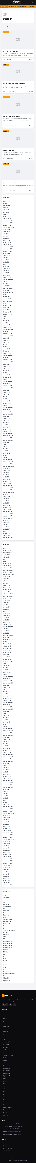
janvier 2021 (7, 277)
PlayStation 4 (7, 945)
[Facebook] (6, 1004)
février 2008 (7, 507)
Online (5, 937)
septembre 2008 (8, 492)
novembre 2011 (8, 409)
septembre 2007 (8, 518)
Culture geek (7, 906)
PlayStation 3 (7, 943)
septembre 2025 (8, 205)
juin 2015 (6, 318)
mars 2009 (6, 479)
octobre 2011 (7, 412)
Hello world (7, 921)
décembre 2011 (8, 407)
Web (4, 967)
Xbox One (6, 980)
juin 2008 (6, 499)
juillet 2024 (6, 231)
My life (5, 932)
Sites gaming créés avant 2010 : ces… (13, 1123)
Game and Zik (7, 919)
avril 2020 (6, 286)
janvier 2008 (7, 509)
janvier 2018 (7, 299)
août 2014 (6, 338)
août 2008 (6, 494)
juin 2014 (6, 342)
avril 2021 (6, 273)
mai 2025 (6, 212)
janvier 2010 (7, 457)
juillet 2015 (6, 316)
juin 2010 (6, 446)
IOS (4, 928)
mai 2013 (6, 370)
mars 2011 (6, 427)
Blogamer (12, 1158)
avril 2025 (6, 214)
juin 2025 (6, 210)
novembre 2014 (8, 331)
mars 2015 (6, 325)
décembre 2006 (8, 538)
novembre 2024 (8, 223)
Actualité (6, 32)
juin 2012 (6, 394)
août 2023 (6, 253)
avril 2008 (6, 503)
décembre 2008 (8, 485)
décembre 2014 (8, 329)
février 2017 (7, 305)
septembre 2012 (8, 388)
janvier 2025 (7, 218)
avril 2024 (6, 238)
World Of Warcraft (9, 973)
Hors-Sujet (6, 97)
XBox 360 (6, 978)
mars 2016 (6, 310)
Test (4, 963)
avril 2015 (6, 323)
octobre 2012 (7, 386)
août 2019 (6, 290)
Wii (4, 969)
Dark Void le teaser (8, 150)
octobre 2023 (7, 251)
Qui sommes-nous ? (8, 1143)
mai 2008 (6, 501)
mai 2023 (6, 260)
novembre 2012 (8, 383)
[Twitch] (14, 1004)
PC (4, 939)
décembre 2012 (8, 381)
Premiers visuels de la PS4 (10, 51)
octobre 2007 (7, 516)
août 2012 (6, 390)
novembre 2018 (8, 292)
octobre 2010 (7, 438)
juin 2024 (6, 234)
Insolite (5, 926)
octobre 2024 (7, 225)
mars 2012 (6, 401)
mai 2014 (6, 344)
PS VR (5, 954)
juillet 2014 (6, 340)
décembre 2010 (8, 433)
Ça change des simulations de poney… (13, 183)
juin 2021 (6, 271)
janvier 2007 (7, 535)
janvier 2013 (7, 379)
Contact (5, 1145)
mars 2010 (6, 453)
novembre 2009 (8, 462)
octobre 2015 (7, 314)
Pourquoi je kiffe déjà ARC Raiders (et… (13, 1129)
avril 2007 (6, 529)
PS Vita (5, 952)
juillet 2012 (6, 392)
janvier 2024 (7, 244)
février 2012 (7, 403)
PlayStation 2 (7, 941)
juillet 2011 (6, 418)
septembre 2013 (8, 362)
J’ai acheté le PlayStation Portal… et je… (13, 1126)
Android (5, 900)
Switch (5, 960)
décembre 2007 (8, 511)
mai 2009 (6, 475)
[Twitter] (3, 1004)
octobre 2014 (7, 334)
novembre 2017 (8, 301)
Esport (5, 913)
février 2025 (7, 216)
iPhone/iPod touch (9, 930)
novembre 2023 (8, 249)
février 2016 (7, 312)
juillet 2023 (6, 255)
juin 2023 (6, 258)
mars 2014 (6, 349)
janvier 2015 (7, 327)
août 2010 (6, 442)
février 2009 (7, 481)
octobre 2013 (7, 360)
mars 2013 (6, 375)
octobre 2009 (7, 464)
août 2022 (6, 266)
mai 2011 (6, 423)
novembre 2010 (8, 435)
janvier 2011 (7, 431)
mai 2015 (6, 320)
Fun (4, 917)
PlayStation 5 (7, 947)
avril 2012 (6, 399)
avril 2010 (6, 451)
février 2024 (7, 242)
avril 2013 (6, 373)
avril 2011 (6, 425)
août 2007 (6, 520)
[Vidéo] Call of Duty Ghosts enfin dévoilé (14, 84)
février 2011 (7, 429)
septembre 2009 (8, 466)
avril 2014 (6, 347)
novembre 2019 (8, 288)
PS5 (4, 956)
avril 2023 (6, 262)
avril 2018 (6, 294)
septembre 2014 (8, 336)
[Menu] (32, 2)
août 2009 (6, 468)
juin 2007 (6, 525)
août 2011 (6, 416)
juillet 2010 (6, 444)
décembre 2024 (8, 221)
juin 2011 (6, 420)
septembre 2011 (8, 414)
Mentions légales (7, 1148)
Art (4, 902)
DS (4, 908)
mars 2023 (6, 264)
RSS (10, 1160)
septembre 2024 (8, 227)
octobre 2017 (7, 303)
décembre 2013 (8, 355)
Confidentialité (6, 1150)
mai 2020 (6, 284)
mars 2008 (6, 505)
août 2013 (6, 364)
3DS (4, 895)
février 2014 (7, 351)
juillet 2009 (6, 470)
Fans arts (6, 915)
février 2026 (7, 203)
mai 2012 (6, 396)
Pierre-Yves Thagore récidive (11, 116)
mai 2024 (6, 236)
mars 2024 (6, 240)
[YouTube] (10, 1004)
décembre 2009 (8, 459)
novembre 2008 (8, 488)
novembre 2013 (8, 357)
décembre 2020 (8, 279)
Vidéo (5, 965)
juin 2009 (6, 472)
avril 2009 (6, 477)
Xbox (5, 976)
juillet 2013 (6, 366)
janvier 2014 (7, 353)
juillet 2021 (6, 268)
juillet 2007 (6, 522)
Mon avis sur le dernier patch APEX (12, 1131)
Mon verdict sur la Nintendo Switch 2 (12, 1134)
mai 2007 (6, 527)
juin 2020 (6, 281)
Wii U (5, 971)
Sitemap (15, 1160)
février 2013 (7, 377)
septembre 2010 (8, 440)
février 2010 (7, 455)
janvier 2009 (7, 483)
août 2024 (6, 229)
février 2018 (7, 297)
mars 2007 (6, 531)
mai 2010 (6, 449)
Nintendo (6, 934)
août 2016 (6, 307)
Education (6, 911)
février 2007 (7, 533)
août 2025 (6, 208)
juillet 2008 (6, 496)
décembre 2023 (8, 247)
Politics (5, 950)
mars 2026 (6, 201)
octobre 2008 (7, 490)
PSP (4, 958)
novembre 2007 (8, 514)
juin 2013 (6, 368)
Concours (6, 904)
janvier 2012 (7, 405)
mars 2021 (6, 275)
